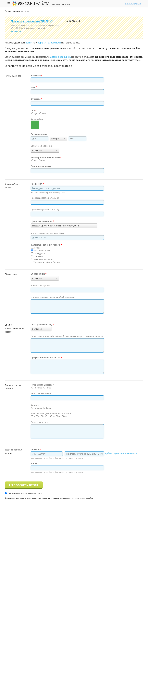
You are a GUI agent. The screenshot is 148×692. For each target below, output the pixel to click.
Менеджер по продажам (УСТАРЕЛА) (30, 21)
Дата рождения (39, 134)
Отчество (36, 99)
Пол (33, 110)
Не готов (38, 387)
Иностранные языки (41, 393)
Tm (65, 416)
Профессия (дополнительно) (45, 197)
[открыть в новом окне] (51, 21)
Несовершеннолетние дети (45, 157)
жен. (44, 113)
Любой (37, 247)
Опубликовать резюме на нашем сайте (25, 493)
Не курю (38, 408)
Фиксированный (42, 250)
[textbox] (67, 188)
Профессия (36, 183)
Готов (48, 387)
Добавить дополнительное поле (121, 453)
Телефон (35, 449)
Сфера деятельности (41, 221)
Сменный (38, 256)
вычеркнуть (16, 31)
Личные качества (39, 422)
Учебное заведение (40, 285)
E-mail (34, 463)
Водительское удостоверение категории (51, 413)
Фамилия (36, 75)
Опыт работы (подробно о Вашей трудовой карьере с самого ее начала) (67, 336)
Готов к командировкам (42, 384)
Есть (43, 160)
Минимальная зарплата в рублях (47, 233)
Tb (59, 416)
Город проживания (41, 166)
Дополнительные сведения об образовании (53, 297)
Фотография (37, 119)
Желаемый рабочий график (45, 244)
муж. (36, 113)
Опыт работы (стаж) (41, 324)
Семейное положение (41, 145)
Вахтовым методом (43, 259)
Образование (38, 273)
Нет (35, 160)
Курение (35, 405)
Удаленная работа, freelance (48, 262)
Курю (48, 408)
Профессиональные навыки (45, 357)
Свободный (39, 253)
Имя (33, 87)
